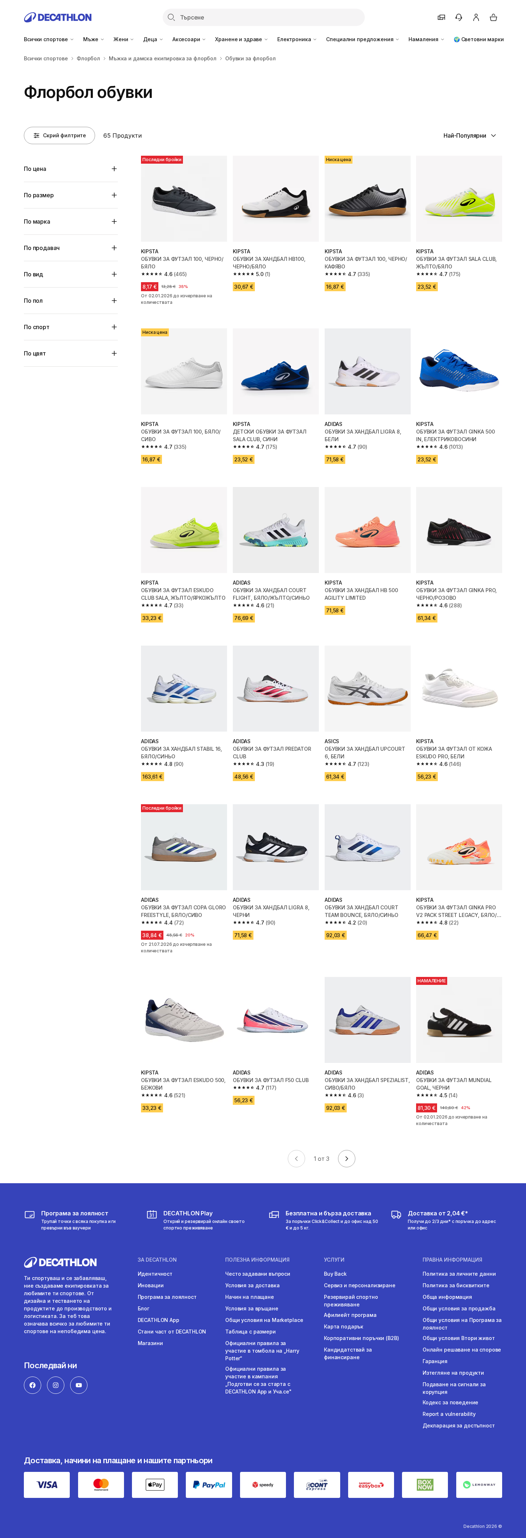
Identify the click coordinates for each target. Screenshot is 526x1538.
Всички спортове (46, 39)
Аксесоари (187, 39)
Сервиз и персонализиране (359, 1285)
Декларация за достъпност (459, 1425)
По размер (39, 195)
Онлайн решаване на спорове (462, 1350)
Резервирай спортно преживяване (351, 1300)
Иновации (151, 1285)
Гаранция (435, 1361)
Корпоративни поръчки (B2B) (361, 1338)
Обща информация (447, 1297)
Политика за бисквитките (456, 1285)
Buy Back (335, 1274)
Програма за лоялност (167, 1297)
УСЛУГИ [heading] (334, 1260)
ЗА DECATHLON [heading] (157, 1260)
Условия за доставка (252, 1285)
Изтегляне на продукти (453, 1373)
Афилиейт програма (350, 1315)
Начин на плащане (249, 1297)
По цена (35, 168)
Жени (121, 39)
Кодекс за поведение (450, 1402)
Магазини (150, 1343)
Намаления (424, 39)
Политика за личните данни (459, 1274)
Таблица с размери (250, 1331)
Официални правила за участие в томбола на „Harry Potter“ (262, 1350)
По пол (33, 300)
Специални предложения (360, 39)
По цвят (35, 353)
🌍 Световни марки (479, 39)
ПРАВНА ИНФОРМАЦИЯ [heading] (452, 1260)
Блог (143, 1308)
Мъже (91, 39)
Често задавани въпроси (257, 1274)
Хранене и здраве (239, 39)
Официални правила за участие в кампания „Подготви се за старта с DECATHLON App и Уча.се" (258, 1380)
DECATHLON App (158, 1320)
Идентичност (155, 1274)
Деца (150, 39)
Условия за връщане (251, 1308)
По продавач (42, 247)
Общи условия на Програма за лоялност (462, 1324)
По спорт (37, 327)
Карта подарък (343, 1326)
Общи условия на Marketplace (264, 1320)
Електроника (294, 39)
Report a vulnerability (449, 1414)
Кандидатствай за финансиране (348, 1353)
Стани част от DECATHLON (172, 1331)
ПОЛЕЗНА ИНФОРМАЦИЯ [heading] (257, 1260)
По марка (37, 221)
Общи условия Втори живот (459, 1338)
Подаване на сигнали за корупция (454, 1388)
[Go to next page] (346, 1158)
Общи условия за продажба (459, 1308)
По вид (33, 274)
